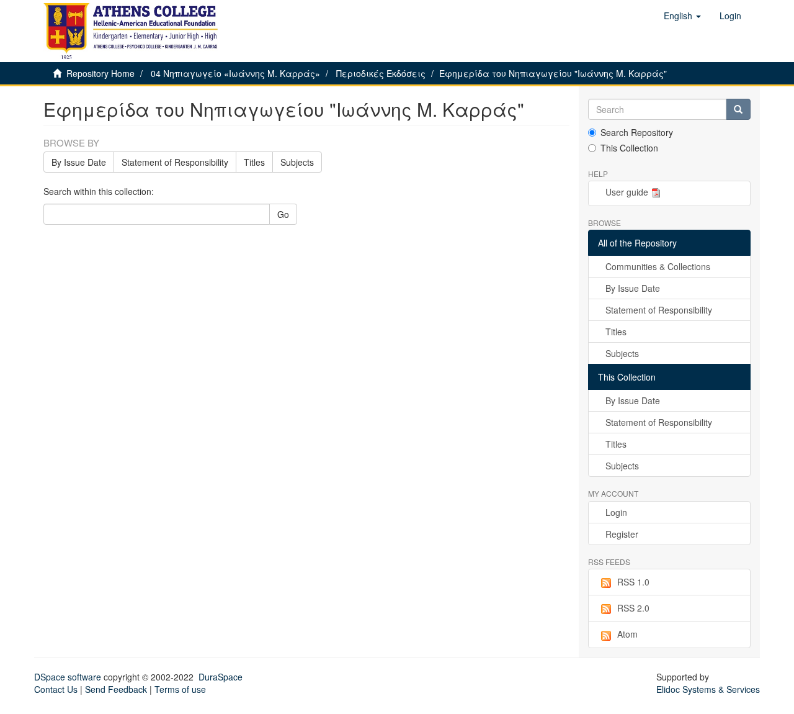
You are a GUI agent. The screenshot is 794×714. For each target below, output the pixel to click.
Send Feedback (116, 689)
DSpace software (67, 677)
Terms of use (180, 689)
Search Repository (636, 132)
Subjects (297, 162)
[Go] (738, 109)
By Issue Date (78, 162)
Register (621, 534)
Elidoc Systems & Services (708, 689)
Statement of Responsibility (175, 162)
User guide (626, 192)
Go (283, 214)
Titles (254, 162)
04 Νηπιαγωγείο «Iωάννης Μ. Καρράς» (235, 73)
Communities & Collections (657, 266)
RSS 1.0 (633, 582)
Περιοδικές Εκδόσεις (381, 73)
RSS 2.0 (633, 608)
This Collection (629, 148)
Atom (627, 634)
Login (616, 512)
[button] (682, 15)
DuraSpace (220, 677)
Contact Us (56, 689)
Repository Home (100, 73)
